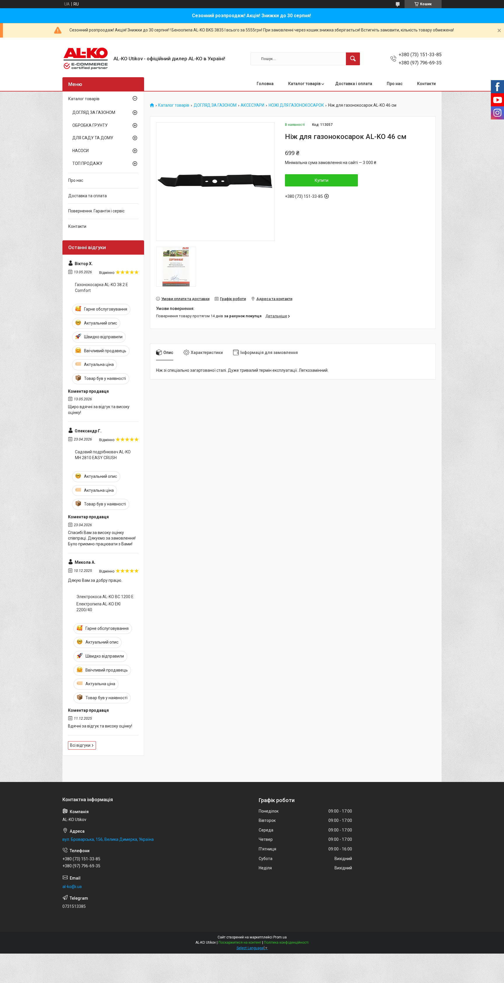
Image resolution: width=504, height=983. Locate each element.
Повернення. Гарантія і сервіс (96, 211)
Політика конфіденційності (286, 942)
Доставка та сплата (87, 195)
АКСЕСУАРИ (252, 105)
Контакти (426, 83)
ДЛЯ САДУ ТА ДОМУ (92, 137)
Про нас (394, 83)
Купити (321, 180)
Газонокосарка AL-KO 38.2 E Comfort (101, 287)
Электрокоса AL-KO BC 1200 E (105, 596)
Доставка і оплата (353, 83)
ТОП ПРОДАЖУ (87, 163)
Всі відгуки (80, 745)
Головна (265, 83)
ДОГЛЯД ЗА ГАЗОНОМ (215, 105)
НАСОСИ (80, 150)
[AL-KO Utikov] (85, 58)
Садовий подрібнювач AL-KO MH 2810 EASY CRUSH (103, 455)
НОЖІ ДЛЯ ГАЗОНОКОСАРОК (296, 105)
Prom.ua (280, 937)
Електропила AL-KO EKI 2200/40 (98, 607)
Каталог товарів (304, 83)
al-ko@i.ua (72, 886)
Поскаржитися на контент (239, 942)
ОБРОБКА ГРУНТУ (90, 125)
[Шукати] (353, 58)
